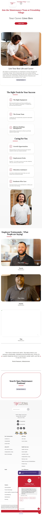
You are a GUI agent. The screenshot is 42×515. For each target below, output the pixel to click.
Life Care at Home (8, 449)
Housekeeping (8, 494)
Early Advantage (8, 454)
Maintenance (7, 497)
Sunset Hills (22, 424)
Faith (6, 469)
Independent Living (9, 451)
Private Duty (24, 463)
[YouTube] (18, 428)
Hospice (23, 466)
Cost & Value (24, 441)
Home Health (24, 451)
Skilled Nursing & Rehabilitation (28, 461)
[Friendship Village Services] (21, 404)
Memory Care (24, 459)
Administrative (8, 487)
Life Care (23, 438)
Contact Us (7, 438)
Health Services (25, 449)
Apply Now (21, 23)
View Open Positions (20, 389)
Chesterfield (22, 421)
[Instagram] (21, 428)
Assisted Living (25, 454)
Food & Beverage (8, 489)
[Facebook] (24, 428)
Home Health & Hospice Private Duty (12, 492)
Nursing (6, 499)
